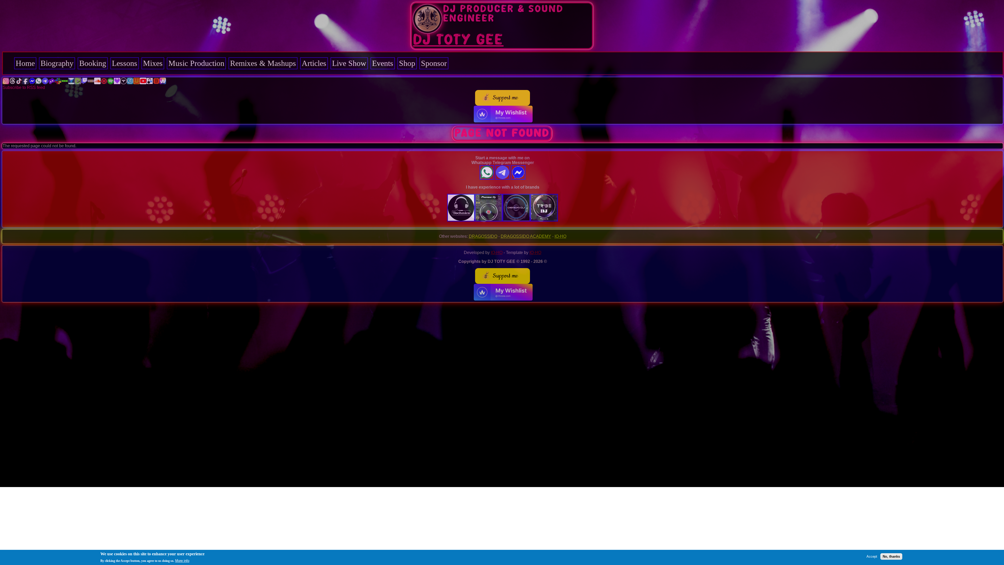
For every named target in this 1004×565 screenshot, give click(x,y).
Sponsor (434, 63)
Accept (871, 556)
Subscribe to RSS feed (24, 87)
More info (182, 561)
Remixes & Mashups (263, 63)
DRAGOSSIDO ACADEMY (526, 236)
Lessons (124, 63)
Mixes (153, 63)
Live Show (349, 63)
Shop (407, 63)
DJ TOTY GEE (458, 40)
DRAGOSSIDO (483, 236)
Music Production (196, 63)
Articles (314, 63)
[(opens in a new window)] (6, 83)
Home (25, 63)
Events (382, 63)
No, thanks (891, 556)
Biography (57, 63)
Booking (92, 63)
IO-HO (560, 236)
